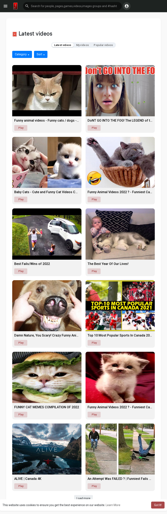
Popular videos (103, 45)
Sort (40, 54)
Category (21, 54)
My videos (82, 45)
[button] (72, 6)
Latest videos (62, 45)
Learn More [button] (113, 505)
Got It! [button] (158, 505)
